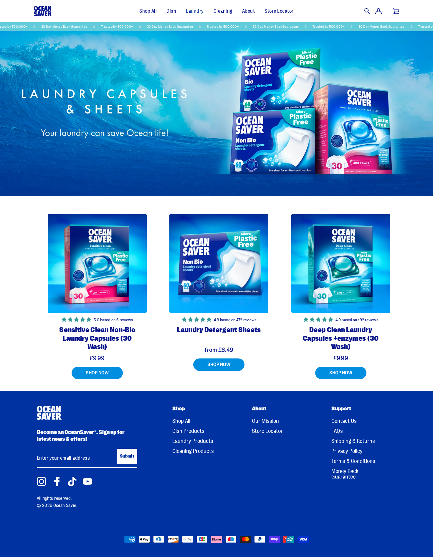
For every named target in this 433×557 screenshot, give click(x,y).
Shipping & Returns (353, 441)
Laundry (195, 11)
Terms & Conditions (353, 461)
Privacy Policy (347, 451)
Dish (171, 11)
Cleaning (223, 11)
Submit (127, 456)
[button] (77, 320)
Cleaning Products (193, 451)
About (248, 11)
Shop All (148, 11)
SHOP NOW (97, 372)
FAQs (337, 431)
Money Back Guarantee (344, 474)
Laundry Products (192, 441)
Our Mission (265, 421)
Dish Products (188, 431)
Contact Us (344, 421)
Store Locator (279, 11)
